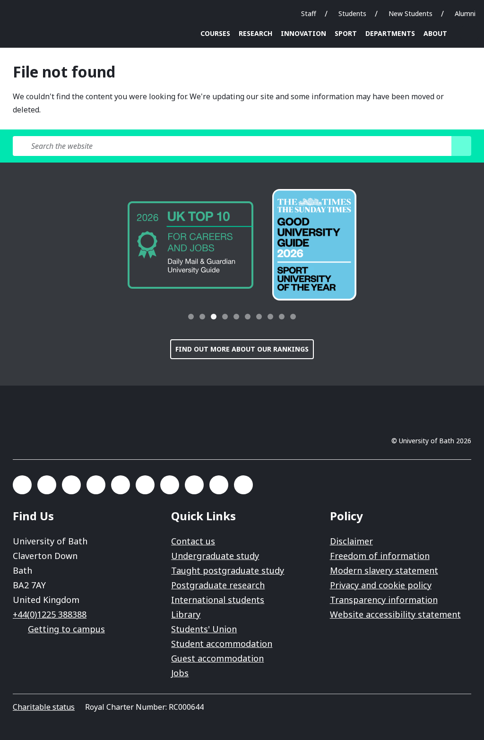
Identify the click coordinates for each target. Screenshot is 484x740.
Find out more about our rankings (242, 348)
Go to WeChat (169, 484)
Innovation (303, 33)
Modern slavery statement (384, 570)
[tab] (191, 316)
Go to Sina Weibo (194, 484)
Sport (346, 33)
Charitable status (44, 707)
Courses (215, 33)
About (435, 33)
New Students (410, 13)
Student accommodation (221, 643)
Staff (308, 13)
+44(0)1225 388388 (49, 614)
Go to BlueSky (46, 484)
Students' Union (204, 629)
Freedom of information (380, 555)
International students (217, 599)
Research (255, 33)
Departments (390, 33)
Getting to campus (66, 629)
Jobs (180, 673)
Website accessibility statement (395, 614)
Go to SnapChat (120, 484)
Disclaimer (351, 541)
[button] (167, 316)
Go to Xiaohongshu (243, 484)
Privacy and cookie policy (381, 585)
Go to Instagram (71, 484)
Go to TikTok (145, 484)
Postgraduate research (218, 585)
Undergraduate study (215, 555)
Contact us (193, 541)
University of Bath (34, 15)
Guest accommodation (217, 658)
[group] (190, 245)
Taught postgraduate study (227, 570)
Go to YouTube (218, 484)
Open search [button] (469, 33)
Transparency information (384, 599)
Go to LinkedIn (95, 484)
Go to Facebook (22, 484)
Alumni (465, 13)
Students (352, 13)
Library (185, 614)
